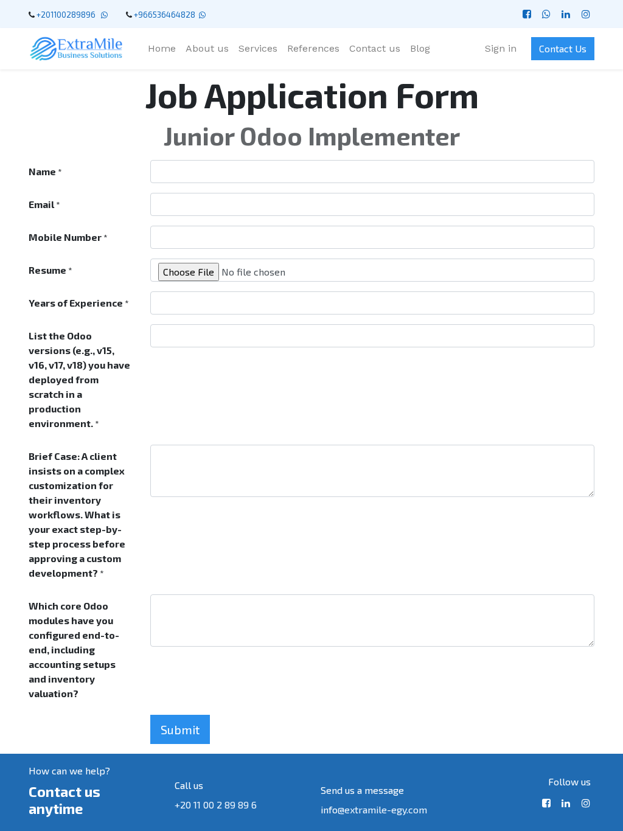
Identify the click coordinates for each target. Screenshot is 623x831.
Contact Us (562, 48)
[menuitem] (162, 49)
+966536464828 (164, 14)
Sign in (501, 48)
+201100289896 (68, 14)
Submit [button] (180, 729)
